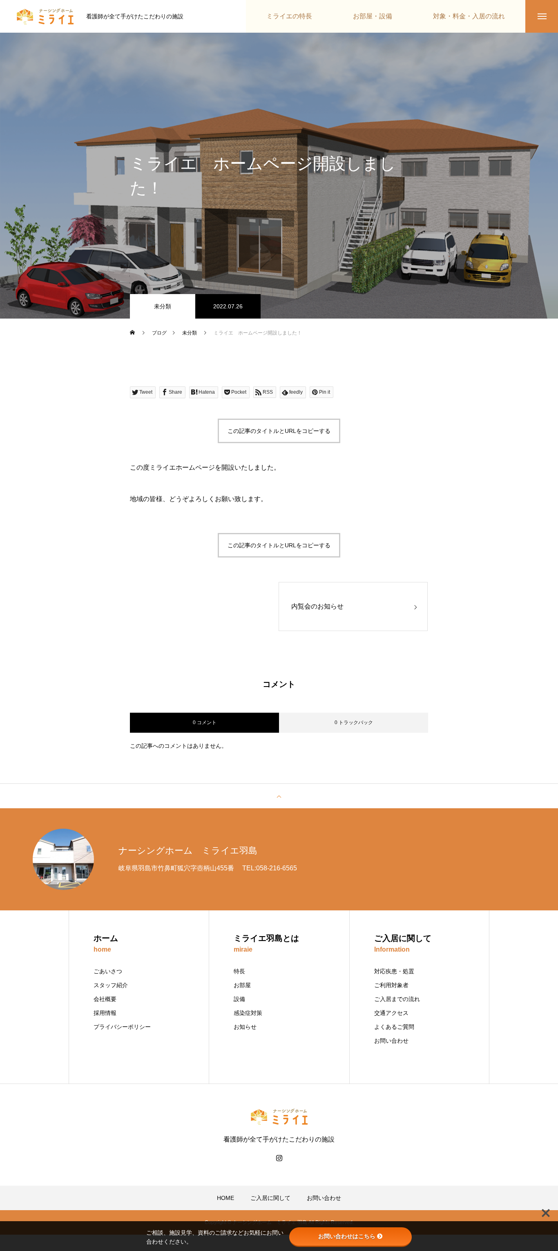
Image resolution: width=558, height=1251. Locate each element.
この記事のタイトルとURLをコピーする (279, 431)
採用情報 (105, 1013)
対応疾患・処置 (394, 971)
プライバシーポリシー (122, 1027)
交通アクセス (391, 1013)
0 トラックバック (354, 722)
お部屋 (242, 985)
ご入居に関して (270, 1198)
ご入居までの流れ (397, 999)
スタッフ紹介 (111, 985)
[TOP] (279, 796)
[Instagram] (279, 1158)
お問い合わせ (391, 1041)
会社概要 (105, 999)
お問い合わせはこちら (346, 1236)
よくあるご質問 (394, 1027)
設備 (239, 999)
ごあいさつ (108, 971)
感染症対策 (248, 1013)
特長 (239, 971)
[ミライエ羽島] (45, 16)
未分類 (162, 306)
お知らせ (245, 1027)
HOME (225, 1198)
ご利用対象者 (391, 985)
